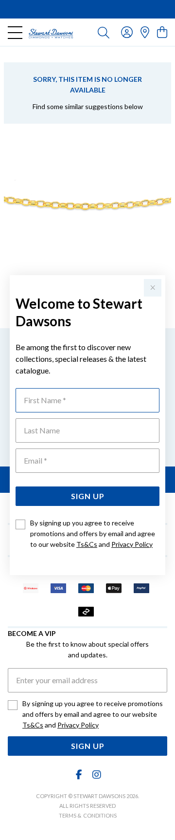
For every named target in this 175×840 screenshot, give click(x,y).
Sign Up (88, 496)
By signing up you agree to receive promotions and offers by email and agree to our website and (92, 533)
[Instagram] (96, 774)
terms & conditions (88, 815)
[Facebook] (79, 774)
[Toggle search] (103, 32)
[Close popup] (152, 288)
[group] (87, 9)
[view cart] (162, 32)
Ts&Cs (86, 544)
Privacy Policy (132, 544)
